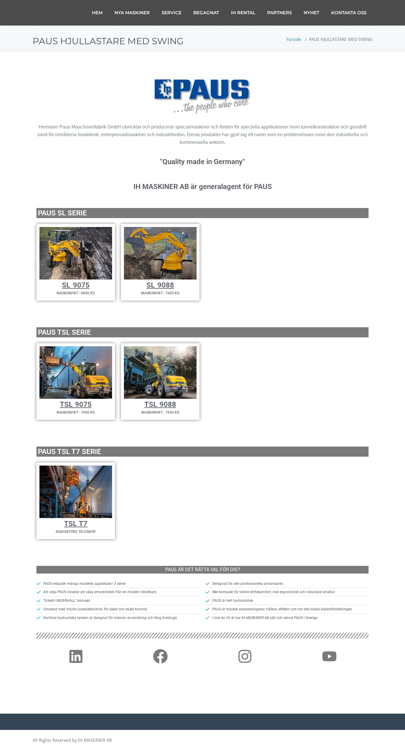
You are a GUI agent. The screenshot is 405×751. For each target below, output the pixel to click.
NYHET (311, 12)
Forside (293, 39)
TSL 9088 (160, 404)
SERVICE (171, 12)
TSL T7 (75, 524)
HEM (97, 12)
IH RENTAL (243, 12)
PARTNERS (279, 12)
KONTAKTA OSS (348, 12)
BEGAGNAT (206, 12)
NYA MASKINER (132, 12)
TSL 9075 (76, 404)
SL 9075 (75, 285)
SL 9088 (160, 285)
